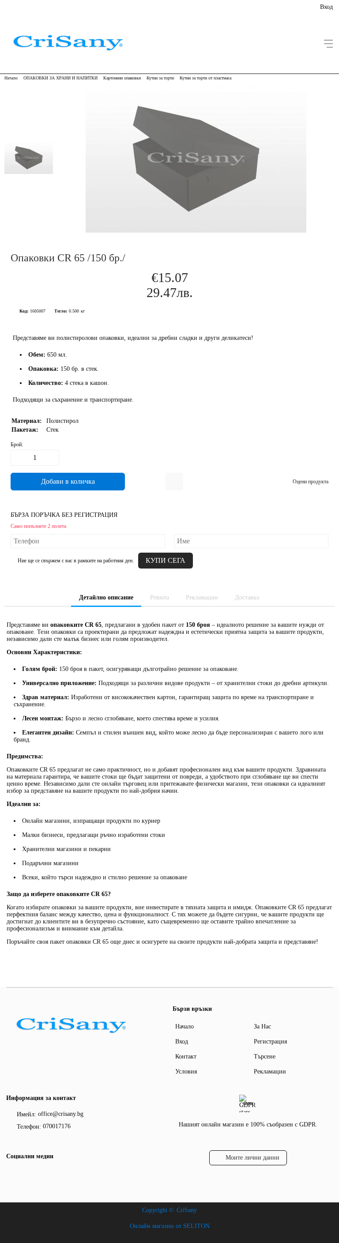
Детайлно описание (106, 597)
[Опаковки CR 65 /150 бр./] (196, 230)
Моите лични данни (252, 1157)
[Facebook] (12, 1174)
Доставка (247, 597)
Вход (326, 7)
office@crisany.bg (60, 1114)
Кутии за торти (160, 77)
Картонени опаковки (122, 77)
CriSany (187, 1210)
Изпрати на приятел (174, 481)
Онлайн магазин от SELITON (170, 1226)
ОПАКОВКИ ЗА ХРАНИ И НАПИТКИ (60, 77)
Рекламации (202, 597)
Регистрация (270, 1041)
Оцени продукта (310, 481)
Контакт (185, 1056)
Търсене (264, 1056)
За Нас (262, 1026)
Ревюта (159, 597)
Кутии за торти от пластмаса (205, 77)
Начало (11, 77)
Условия (186, 1071)
